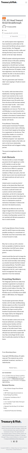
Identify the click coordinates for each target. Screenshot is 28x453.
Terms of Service (23, 448)
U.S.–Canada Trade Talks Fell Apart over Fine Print (13, 402)
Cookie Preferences (17, 449)
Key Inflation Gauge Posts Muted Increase (13, 389)
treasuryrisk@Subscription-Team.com (14, 438)
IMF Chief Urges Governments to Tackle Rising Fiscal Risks (13, 394)
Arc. (9, 448)
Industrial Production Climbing (13, 410)
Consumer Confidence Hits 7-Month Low (12, 398)
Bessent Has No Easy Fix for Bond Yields (13, 407)
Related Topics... (13, 367)
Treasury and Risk (12, 26)
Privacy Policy (9, 449)
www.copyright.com (13, 377)
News (4, 18)
